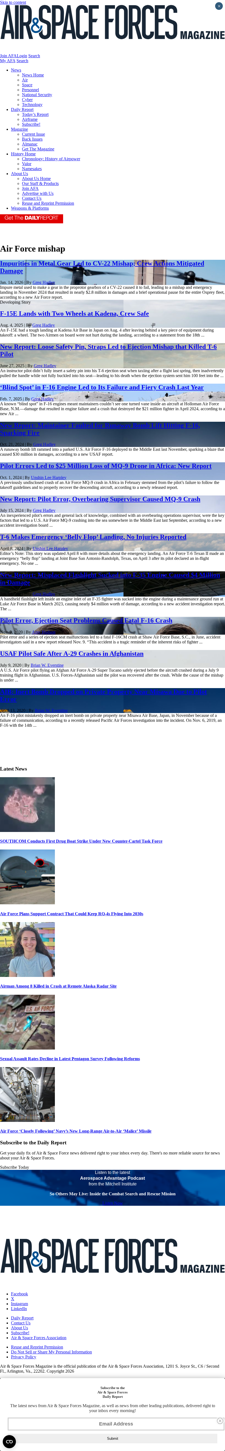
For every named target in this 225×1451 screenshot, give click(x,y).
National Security (37, 94)
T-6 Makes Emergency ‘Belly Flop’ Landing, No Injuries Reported (93, 536)
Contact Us (31, 198)
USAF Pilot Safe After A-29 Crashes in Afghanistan (72, 653)
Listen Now (112, 1203)
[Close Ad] (220, 1421)
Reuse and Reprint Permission (48, 203)
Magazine (19, 129)
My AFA (7, 60)
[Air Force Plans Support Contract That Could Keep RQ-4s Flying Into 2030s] (27, 902)
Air (25, 80)
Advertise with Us (38, 193)
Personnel (30, 89)
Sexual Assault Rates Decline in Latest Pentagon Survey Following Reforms (70, 1058)
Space (27, 84)
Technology (32, 104)
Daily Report (22, 109)
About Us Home (36, 178)
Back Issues (32, 139)
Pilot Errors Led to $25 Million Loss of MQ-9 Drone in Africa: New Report (106, 465)
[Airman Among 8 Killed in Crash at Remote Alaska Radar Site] (27, 975)
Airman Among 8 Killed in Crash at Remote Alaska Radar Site (58, 986)
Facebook (19, 1294)
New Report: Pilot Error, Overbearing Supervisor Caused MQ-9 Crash (100, 499)
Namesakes (32, 168)
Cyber (27, 99)
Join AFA (8, 55)
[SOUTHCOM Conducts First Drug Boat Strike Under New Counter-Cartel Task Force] (27, 830)
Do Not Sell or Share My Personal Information (51, 1352)
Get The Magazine (38, 149)
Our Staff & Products (40, 183)
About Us (19, 173)
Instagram (19, 1303)
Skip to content (13, 2)
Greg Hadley (44, 282)
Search (34, 55)
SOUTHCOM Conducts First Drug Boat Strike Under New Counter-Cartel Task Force (81, 841)
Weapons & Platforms (30, 208)
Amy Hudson (43, 632)
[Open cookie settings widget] (9, 1441)
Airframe (30, 119)
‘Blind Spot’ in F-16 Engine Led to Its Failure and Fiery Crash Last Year (102, 387)
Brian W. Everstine (47, 665)
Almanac (30, 144)
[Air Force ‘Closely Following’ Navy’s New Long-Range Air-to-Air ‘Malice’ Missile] (27, 1120)
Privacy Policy (23, 1357)
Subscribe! (31, 124)
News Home (33, 75)
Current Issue (33, 134)
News (16, 70)
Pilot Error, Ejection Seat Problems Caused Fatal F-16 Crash (86, 620)
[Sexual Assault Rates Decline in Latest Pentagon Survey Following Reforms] (27, 1048)
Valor (26, 163)
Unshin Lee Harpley (48, 477)
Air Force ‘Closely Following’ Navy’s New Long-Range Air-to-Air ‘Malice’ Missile (75, 1131)
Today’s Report (35, 114)
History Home (23, 154)
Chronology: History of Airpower (51, 158)
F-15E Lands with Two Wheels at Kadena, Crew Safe (74, 313)
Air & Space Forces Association (38, 1337)
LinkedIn (19, 1308)
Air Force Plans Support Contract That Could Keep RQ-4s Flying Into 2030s (71, 913)
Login (22, 55)
